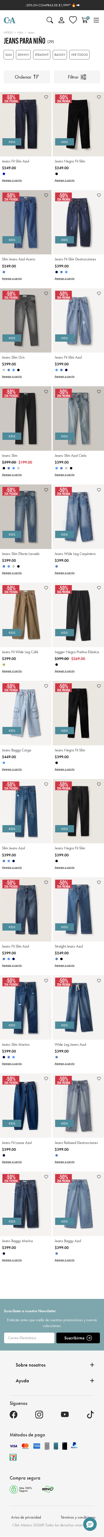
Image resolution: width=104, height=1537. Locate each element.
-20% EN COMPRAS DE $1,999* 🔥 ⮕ (52, 5)
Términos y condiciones (78, 1517)
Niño (20, 32)
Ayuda (22, 1380)
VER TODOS (79, 54)
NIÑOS (8, 32)
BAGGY (59, 54)
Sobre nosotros (30, 1365)
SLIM (8, 54)
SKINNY (23, 54)
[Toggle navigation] (96, 20)
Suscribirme (74, 1338)
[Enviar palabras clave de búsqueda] (50, 20)
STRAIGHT (42, 54)
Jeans (31, 32)
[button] (90, 1524)
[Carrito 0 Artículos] (85, 20)
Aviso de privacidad (26, 1517)
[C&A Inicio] (9, 20)
